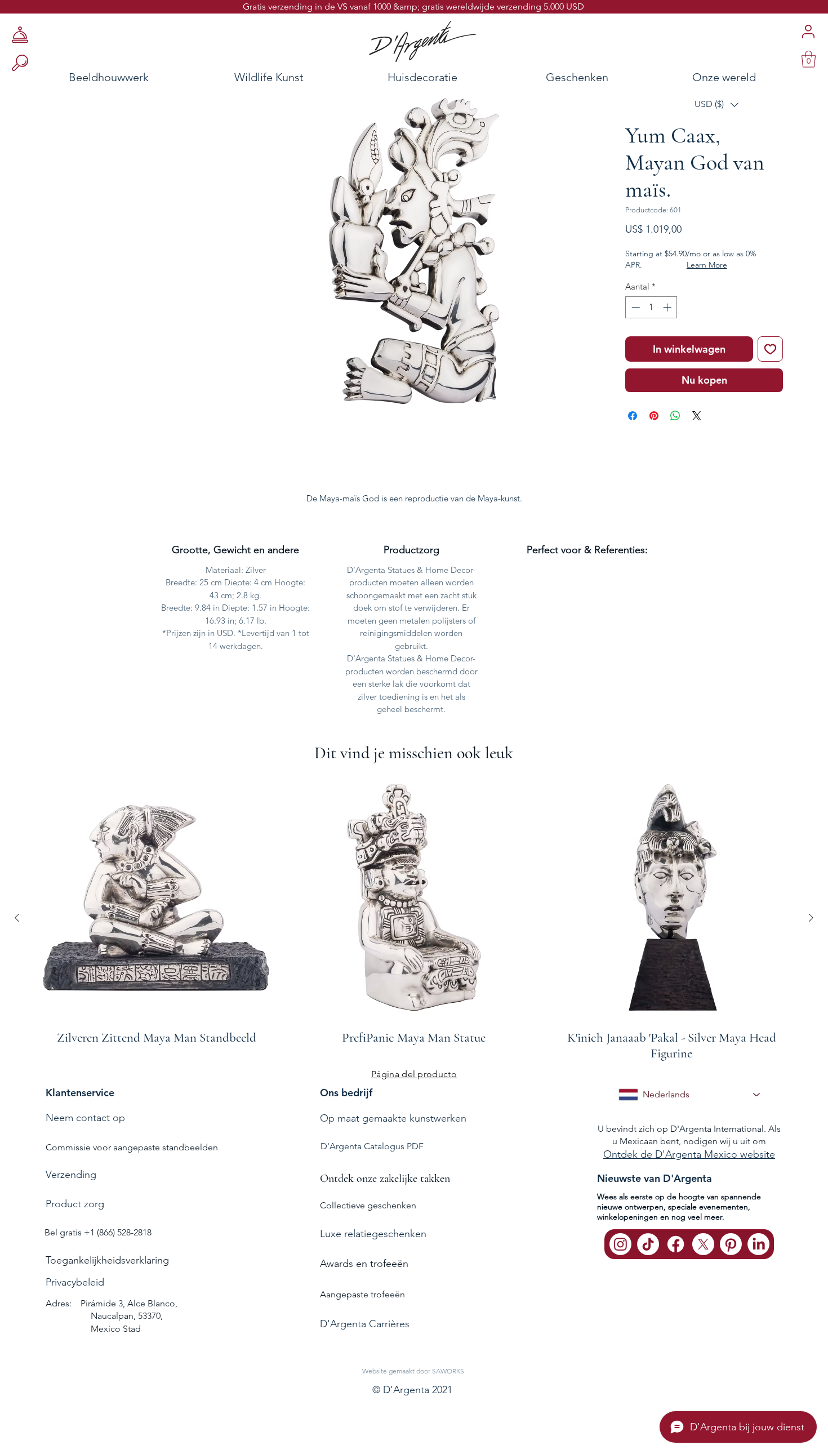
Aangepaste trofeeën (362, 1294)
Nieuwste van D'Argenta (654, 1178)
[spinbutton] (651, 307)
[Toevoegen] (770, 349)
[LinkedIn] (758, 1244)
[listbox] (716, 104)
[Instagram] (620, 1244)
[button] (716, 104)
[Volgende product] (811, 917)
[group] (414, 918)
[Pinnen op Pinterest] (654, 416)
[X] (703, 1244)
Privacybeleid (75, 1282)
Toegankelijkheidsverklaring (107, 1260)
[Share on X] (697, 416)
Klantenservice (80, 1092)
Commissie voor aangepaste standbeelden (132, 1147)
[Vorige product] (17, 917)
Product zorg (75, 1204)
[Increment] (668, 307)
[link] (809, 59)
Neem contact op (85, 1117)
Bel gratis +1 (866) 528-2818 (98, 1232)
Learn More (707, 265)
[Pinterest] (731, 1244)
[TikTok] (648, 1244)
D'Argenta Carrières (364, 1324)
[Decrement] (634, 307)
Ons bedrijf (346, 1092)
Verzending (71, 1174)
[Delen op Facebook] (632, 416)
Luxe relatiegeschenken (373, 1234)
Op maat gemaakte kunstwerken (393, 1118)
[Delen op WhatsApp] (675, 416)
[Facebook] (676, 1244)
